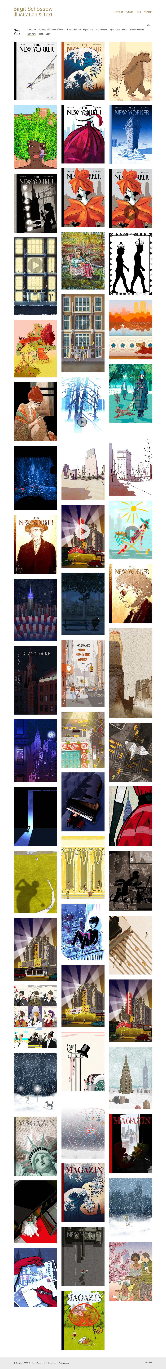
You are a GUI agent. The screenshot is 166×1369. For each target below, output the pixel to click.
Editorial (77, 29)
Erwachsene (101, 29)
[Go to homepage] (33, 11)
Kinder (124, 29)
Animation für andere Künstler (51, 29)
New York (31, 34)
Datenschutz (64, 1363)
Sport (48, 34)
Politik (40, 34)
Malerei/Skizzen (137, 29)
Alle (148, 25)
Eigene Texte (88, 29)
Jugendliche (114, 29)
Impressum (52, 1363)
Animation (31, 29)
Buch (69, 29)
